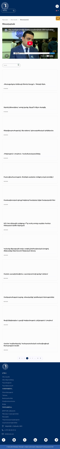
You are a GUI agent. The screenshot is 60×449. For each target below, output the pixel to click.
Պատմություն (6, 382)
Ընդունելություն (7, 392)
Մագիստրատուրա (8, 401)
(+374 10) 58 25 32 (10, 430)
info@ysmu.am (9, 434)
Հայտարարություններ (9, 422)
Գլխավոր (5, 19)
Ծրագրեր (5, 416)
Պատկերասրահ (7, 385)
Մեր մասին (14, 19)
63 (37, 358)
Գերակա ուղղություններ (10, 414)
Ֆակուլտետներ (7, 398)
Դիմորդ (4, 395)
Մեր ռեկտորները (8, 379)
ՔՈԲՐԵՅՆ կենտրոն (8, 411)
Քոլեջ (4, 404)
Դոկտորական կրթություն (10, 419)
